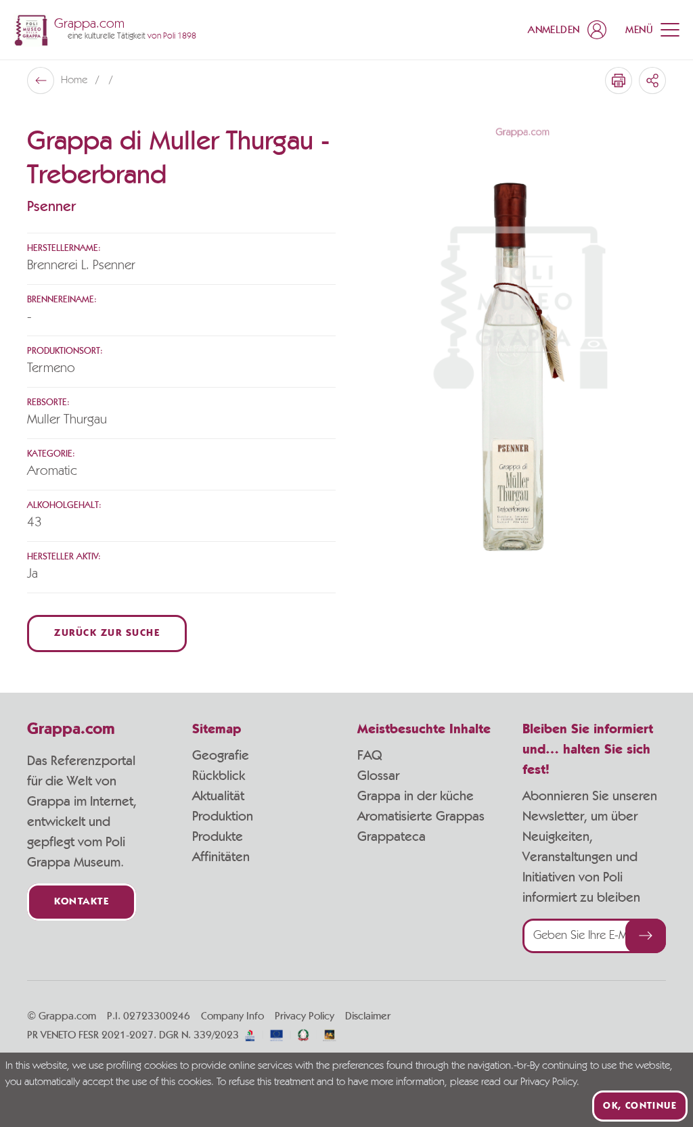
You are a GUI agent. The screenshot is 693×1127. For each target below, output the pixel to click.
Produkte (217, 837)
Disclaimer (367, 1016)
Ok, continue (640, 1106)
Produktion (222, 816)
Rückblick (218, 776)
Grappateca (391, 837)
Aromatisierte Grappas (421, 816)
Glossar (378, 776)
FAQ (369, 755)
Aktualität (218, 796)
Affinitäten (221, 857)
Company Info (232, 1016)
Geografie (220, 755)
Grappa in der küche (415, 796)
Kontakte (81, 902)
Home (75, 80)
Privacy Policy (304, 1016)
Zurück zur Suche (107, 633)
